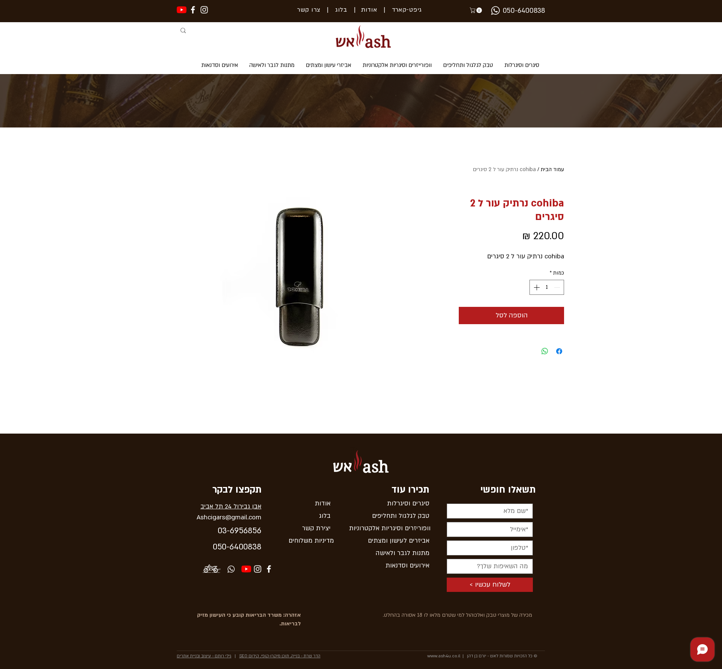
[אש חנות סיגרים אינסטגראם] (204, 10)
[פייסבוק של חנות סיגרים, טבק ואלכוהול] (193, 10)
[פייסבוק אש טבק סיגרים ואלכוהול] (269, 569)
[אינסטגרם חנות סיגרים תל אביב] (257, 569)
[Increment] (536, 287)
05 (217, 547)
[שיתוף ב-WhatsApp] (544, 351)
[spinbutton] (546, 287)
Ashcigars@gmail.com (229, 517)
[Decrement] (557, 287)
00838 (250, 547)
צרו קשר (308, 10)
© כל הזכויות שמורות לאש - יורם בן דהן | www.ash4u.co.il (482, 656)
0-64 (230, 547)
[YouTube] (182, 10)
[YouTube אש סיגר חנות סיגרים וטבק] (246, 569)
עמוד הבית (552, 169)
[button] (476, 10)
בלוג (338, 10)
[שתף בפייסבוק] (559, 351)
